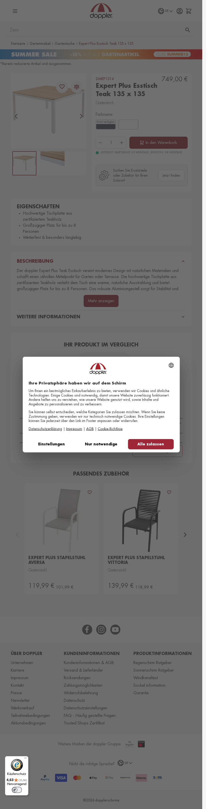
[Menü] (25, 759)
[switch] (17, 790)
